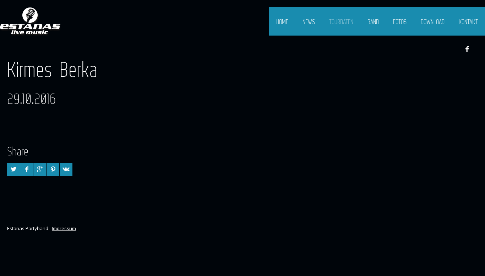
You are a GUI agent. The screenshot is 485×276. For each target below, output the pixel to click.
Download (433, 21)
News (309, 21)
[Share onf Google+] (39, 169)
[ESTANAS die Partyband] (30, 21)
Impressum (64, 228)
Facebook (467, 49)
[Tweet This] (13, 169)
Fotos (400, 21)
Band (373, 21)
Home (282, 21)
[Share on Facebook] (26, 169)
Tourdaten (341, 21)
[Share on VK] (66, 169)
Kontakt (468, 21)
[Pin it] (53, 169)
